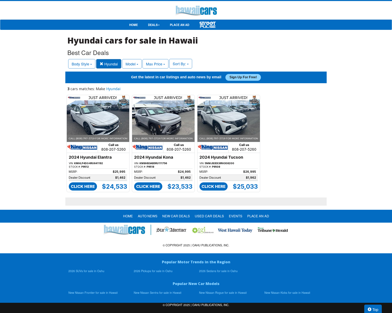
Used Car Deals (209, 216)
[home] (196, 11)
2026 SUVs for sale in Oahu (86, 271)
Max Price (154, 63)
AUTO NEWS (147, 216)
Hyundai (110, 63)
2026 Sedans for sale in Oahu (218, 271)
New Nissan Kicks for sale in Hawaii (287, 293)
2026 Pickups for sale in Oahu (153, 271)
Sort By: (180, 63)
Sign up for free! (243, 77)
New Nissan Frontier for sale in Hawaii (93, 293)
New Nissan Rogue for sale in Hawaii (223, 293)
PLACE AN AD (179, 25)
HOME (133, 25)
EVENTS (235, 216)
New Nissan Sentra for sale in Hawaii (157, 293)
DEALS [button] (153, 25)
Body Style (81, 63)
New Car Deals (176, 216)
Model (131, 63)
